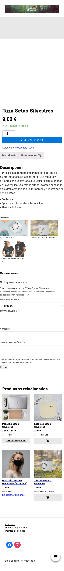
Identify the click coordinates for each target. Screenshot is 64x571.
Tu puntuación (9, 299)
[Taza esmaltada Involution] (44, 228)
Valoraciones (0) (31, 155)
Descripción (9, 155)
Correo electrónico (12, 342)
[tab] (31, 155)
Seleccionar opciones (16, 440)
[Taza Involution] (14, 228)
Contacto (10, 524)
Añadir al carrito (32, 140)
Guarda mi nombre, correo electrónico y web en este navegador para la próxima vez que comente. (30, 361)
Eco (46, 435)
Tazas (30, 147)
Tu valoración (9, 311)
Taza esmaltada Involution (43, 237)
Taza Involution (7, 237)
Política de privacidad (16, 527)
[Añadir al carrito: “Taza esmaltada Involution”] (48, 497)
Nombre (5, 329)
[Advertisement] (9, 28)
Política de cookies (15, 531)
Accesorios (20, 147)
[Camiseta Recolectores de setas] (14, 249)
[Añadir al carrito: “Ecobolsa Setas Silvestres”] (48, 441)
